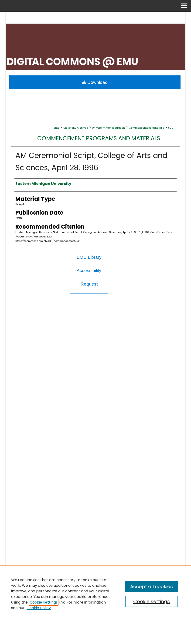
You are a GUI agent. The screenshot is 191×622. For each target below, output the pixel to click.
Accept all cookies (151, 586)
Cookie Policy (39, 608)
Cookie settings (44, 602)
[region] (95, 593)
